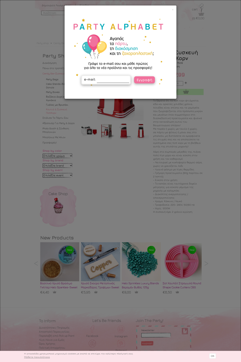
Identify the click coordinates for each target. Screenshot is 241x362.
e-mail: (90, 79)
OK (212, 356)
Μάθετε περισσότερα (37, 356)
